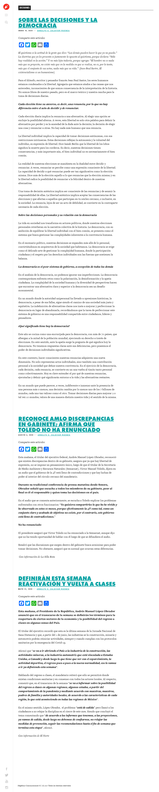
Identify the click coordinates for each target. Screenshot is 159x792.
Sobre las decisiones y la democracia (58, 22)
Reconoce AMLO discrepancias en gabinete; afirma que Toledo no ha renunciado (66, 424)
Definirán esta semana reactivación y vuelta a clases (67, 581)
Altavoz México (6, 7)
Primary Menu (6, 15)
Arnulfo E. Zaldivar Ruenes (53, 31)
